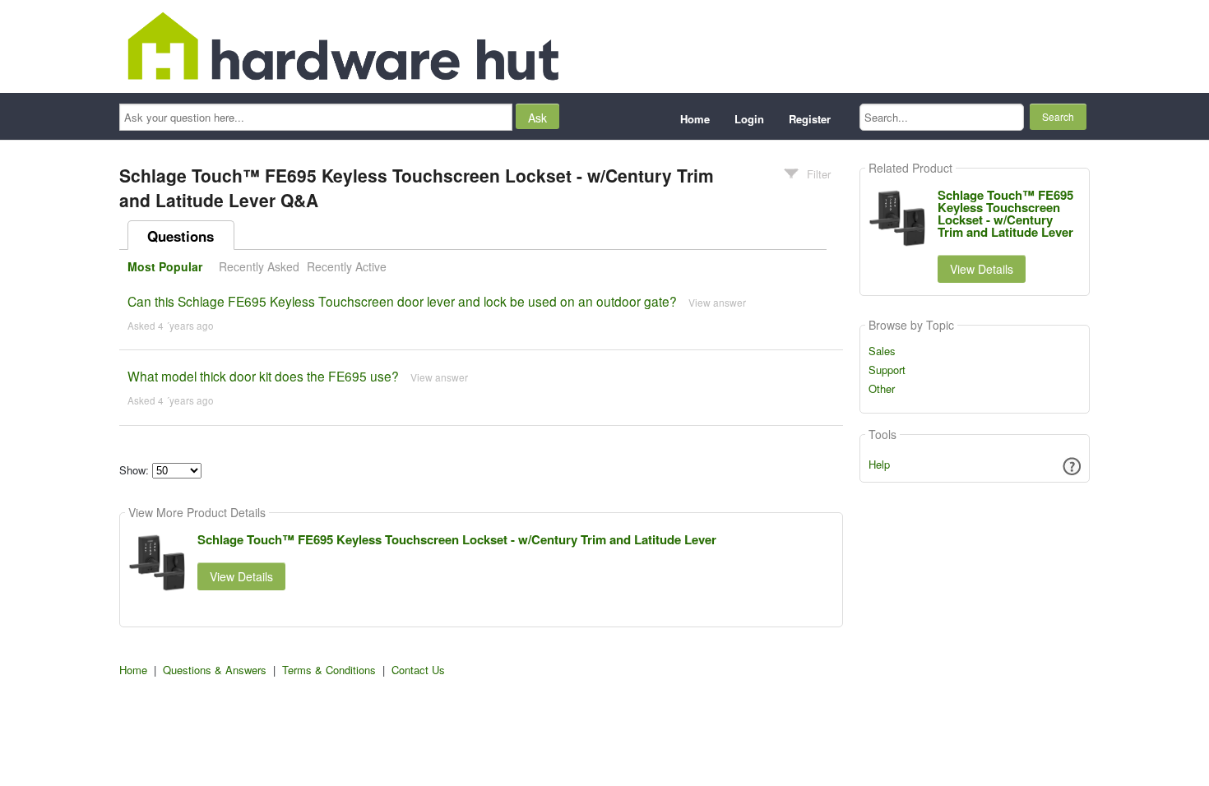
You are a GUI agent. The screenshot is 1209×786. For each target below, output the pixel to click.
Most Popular (164, 266)
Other (882, 389)
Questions (180, 236)
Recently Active (347, 266)
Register (810, 119)
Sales (882, 351)
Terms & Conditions (329, 669)
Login (749, 119)
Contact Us (418, 669)
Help (879, 464)
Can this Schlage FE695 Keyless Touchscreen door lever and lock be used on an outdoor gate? (402, 301)
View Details (241, 576)
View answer (717, 302)
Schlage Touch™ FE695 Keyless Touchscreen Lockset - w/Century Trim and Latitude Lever (456, 539)
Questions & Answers (214, 669)
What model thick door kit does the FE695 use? (263, 376)
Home (695, 119)
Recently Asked (259, 266)
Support (887, 370)
